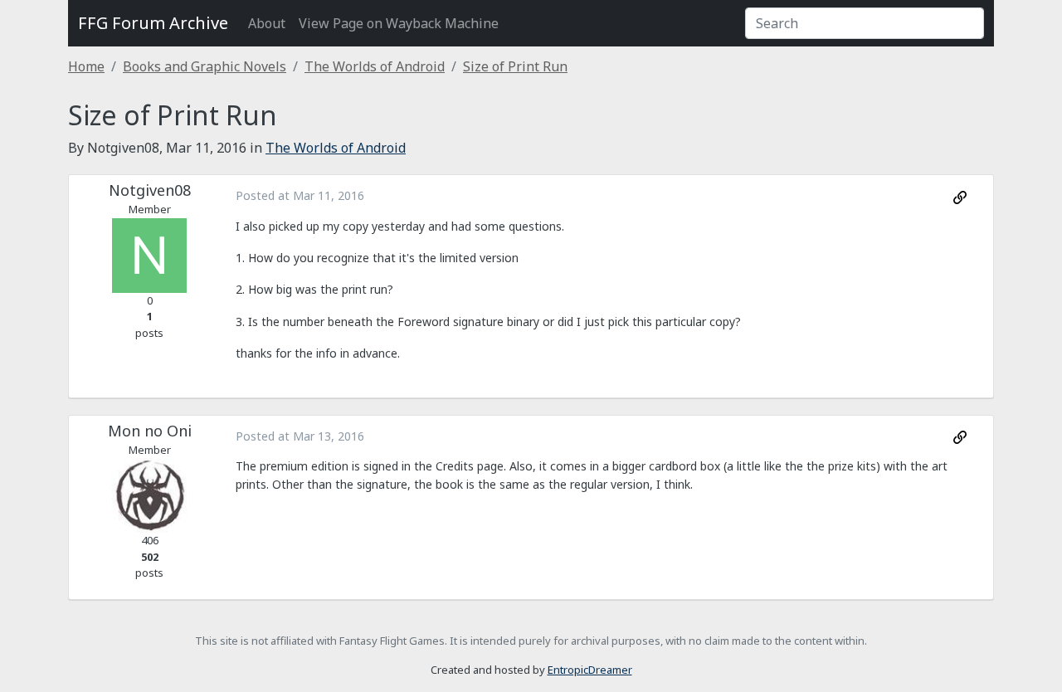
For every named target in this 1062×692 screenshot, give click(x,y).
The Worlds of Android (374, 66)
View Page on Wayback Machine (399, 23)
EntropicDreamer (590, 669)
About (266, 23)
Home (86, 66)
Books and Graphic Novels (204, 66)
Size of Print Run (515, 66)
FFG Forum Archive (153, 23)
